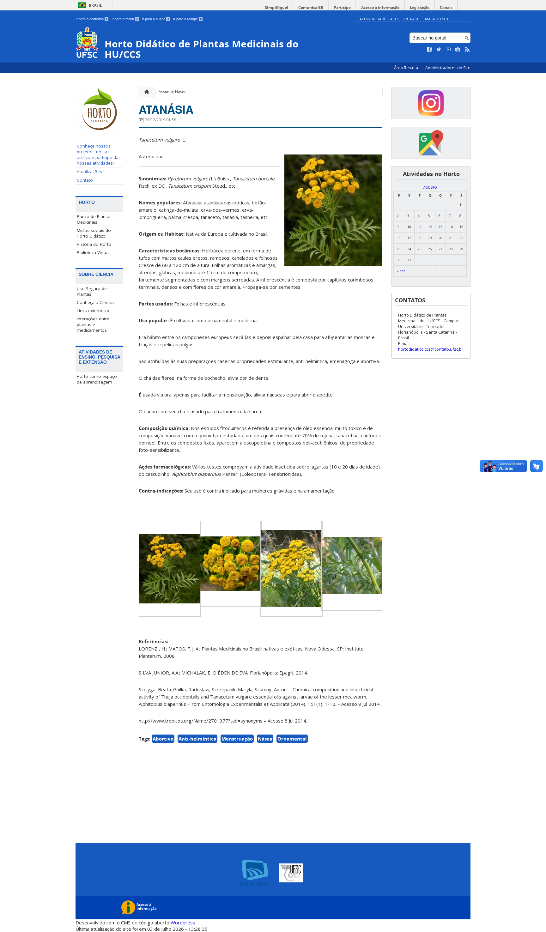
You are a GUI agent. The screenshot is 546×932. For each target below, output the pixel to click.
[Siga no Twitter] (438, 49)
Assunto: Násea (172, 91)
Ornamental (292, 738)
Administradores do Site (447, 67)
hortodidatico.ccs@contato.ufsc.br (430, 349)
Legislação (419, 7)
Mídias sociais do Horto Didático (94, 233)
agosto (430, 187)
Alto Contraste (405, 18)
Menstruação (237, 738)
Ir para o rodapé (187, 19)
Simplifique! (276, 7)
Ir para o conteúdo (91, 19)
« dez (401, 271)
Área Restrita (406, 67)
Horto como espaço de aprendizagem (97, 379)
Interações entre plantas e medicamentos (93, 324)
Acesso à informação (380, 7)
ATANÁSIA (166, 109)
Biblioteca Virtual (93, 252)
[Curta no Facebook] (429, 49)
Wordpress (183, 922)
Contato (85, 180)
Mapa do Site (437, 18)
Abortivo (163, 738)
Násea (265, 738)
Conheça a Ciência (95, 302)
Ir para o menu (125, 19)
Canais (446, 7)
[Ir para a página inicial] (145, 92)
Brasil (95, 5)
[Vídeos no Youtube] (448, 49)
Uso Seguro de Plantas (92, 291)
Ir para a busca (155, 19)
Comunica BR (310, 7)
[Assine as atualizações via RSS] (467, 49)
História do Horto (94, 244)
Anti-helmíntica (197, 738)
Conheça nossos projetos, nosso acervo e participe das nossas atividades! (99, 154)
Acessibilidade (373, 18)
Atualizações (89, 171)
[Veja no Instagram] (457, 49)
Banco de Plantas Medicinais (94, 219)
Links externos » (93, 310)
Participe (342, 7)
